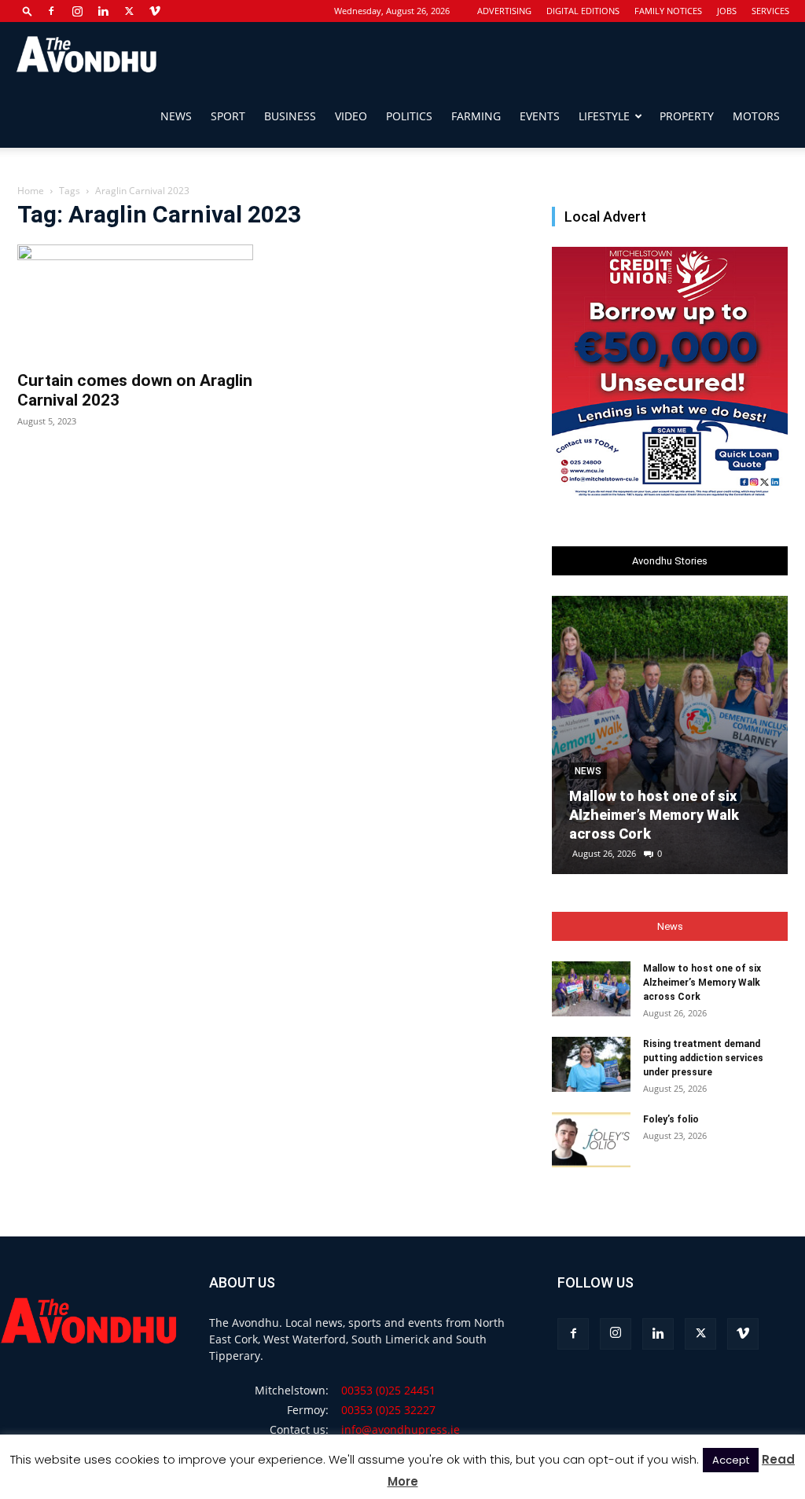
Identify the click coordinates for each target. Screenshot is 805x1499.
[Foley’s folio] (591, 1139)
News (176, 115)
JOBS (727, 11)
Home (30, 190)
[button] (27, 11)
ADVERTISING (504, 11)
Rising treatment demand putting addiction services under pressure (703, 1058)
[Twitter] (129, 11)
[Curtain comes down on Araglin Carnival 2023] (135, 302)
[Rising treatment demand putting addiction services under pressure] (591, 1064)
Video (351, 115)
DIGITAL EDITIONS (582, 11)
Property (687, 115)
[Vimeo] (155, 11)
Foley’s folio (671, 1119)
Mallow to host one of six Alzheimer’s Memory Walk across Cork (654, 815)
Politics (409, 115)
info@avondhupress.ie (400, 1429)
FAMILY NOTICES (668, 11)
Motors (756, 115)
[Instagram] (77, 11)
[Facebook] (51, 11)
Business (290, 115)
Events (540, 115)
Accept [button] (730, 1460)
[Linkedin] (103, 11)
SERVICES (770, 11)
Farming (476, 115)
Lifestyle (604, 115)
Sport (228, 115)
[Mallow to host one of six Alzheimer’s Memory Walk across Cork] (670, 735)
